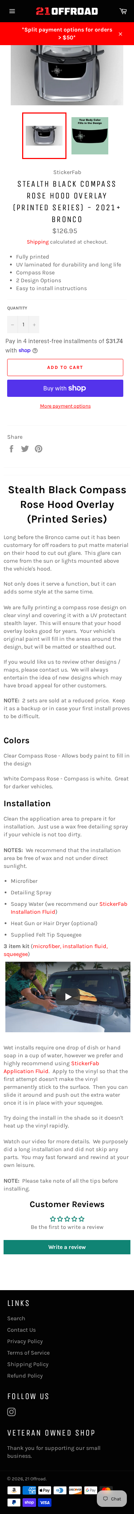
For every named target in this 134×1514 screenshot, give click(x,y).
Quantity (17, 308)
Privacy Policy (25, 1341)
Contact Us (21, 1329)
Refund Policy (25, 1375)
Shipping (38, 242)
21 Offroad (35, 1478)
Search (16, 1318)
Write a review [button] (67, 1247)
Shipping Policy (28, 1364)
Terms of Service (28, 1352)
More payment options (65, 406)
